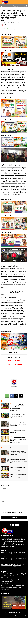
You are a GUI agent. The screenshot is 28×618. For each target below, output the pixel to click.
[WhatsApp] (7, 28)
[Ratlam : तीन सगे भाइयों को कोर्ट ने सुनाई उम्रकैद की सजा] (5, 468)
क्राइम (2, 20)
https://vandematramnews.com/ (14, 389)
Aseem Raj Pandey (12, 410)
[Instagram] (13, 525)
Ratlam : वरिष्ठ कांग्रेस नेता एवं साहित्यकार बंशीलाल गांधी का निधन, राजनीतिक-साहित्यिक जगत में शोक (18, 439)
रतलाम (11, 403)
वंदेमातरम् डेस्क (7, 24)
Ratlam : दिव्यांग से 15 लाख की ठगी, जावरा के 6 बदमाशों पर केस (18, 475)
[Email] (16, 28)
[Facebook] (10, 28)
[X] (13, 28)
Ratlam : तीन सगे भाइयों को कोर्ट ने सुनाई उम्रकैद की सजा (17, 468)
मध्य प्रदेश (11, 436)
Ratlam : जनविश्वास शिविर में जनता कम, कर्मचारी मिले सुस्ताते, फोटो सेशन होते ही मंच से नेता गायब (18, 407)
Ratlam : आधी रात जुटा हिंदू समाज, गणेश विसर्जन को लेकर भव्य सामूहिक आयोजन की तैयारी (17, 416)
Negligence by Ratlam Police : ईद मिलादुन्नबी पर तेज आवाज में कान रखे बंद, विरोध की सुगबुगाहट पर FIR (18, 424)
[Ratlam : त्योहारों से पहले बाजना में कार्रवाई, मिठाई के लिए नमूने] (5, 432)
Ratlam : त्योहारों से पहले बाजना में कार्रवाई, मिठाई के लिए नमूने (17, 431)
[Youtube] (18, 525)
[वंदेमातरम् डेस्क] (2, 25)
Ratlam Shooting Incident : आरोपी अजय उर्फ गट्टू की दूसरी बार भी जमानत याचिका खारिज (18, 461)
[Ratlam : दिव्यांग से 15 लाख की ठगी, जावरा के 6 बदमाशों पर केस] (5, 475)
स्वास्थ (10, 429)
